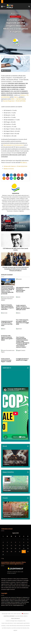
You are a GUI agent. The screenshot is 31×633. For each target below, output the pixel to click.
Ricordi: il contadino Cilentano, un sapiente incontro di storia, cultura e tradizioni (14, 462)
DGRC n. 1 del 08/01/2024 (18, 99)
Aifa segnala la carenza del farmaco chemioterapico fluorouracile (22, 290)
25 (7, 551)
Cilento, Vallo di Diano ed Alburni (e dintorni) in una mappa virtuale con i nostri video (14, 488)
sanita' (18, 16)
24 (3, 551)
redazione (14, 45)
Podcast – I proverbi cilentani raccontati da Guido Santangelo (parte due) (13, 514)
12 (11, 545)
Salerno (16, 97)
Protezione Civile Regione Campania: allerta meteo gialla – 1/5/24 (7, 338)
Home (13, 13)
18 (7, 548)
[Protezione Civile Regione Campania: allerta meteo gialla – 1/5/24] (8, 331)
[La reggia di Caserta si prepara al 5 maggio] (23, 353)
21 (19, 548)
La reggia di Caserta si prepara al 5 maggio (22, 359)
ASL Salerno (23, 162)
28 (19, 551)
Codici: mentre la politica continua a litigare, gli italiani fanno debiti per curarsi (23, 307)
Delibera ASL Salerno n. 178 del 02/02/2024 (15, 166)
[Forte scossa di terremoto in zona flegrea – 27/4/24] (8, 353)
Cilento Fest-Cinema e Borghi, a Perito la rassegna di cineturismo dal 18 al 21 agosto (15, 227)
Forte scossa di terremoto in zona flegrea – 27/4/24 (6, 360)
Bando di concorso (9, 168)
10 (3, 545)
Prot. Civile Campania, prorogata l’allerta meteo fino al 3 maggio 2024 (22, 322)
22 (23, 548)
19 (11, 548)
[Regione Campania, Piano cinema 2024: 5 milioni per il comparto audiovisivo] (8, 300)
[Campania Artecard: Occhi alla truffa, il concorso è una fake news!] (8, 316)
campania (18, 13)
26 (11, 551)
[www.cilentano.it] (10, 6)
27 (15, 551)
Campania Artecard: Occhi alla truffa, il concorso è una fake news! (7, 323)
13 (15, 545)
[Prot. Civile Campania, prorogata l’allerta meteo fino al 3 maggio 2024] (23, 315)
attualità (8, 221)
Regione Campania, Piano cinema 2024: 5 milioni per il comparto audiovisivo (7, 307)
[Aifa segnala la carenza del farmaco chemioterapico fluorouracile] (23, 282)
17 (3, 548)
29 (23, 551)
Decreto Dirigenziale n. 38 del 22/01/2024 (14, 101)
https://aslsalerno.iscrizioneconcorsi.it (13, 145)
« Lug (2, 558)
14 (19, 545)
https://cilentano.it (15, 618)
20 (15, 548)
